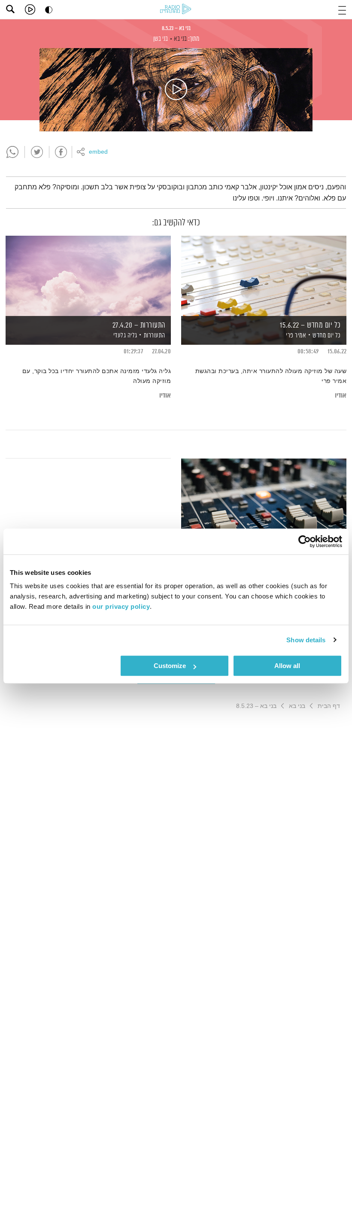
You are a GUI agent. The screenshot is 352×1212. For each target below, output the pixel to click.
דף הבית (329, 705)
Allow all (287, 665)
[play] (30, 9)
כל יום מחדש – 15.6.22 (310, 325)
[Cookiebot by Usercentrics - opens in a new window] (304, 541)
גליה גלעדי (124, 335)
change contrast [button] (48, 9)
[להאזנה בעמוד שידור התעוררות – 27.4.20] (88, 275)
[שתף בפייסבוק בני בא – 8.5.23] (61, 152)
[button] (342, 9)
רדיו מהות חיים (175, 8)
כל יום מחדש (327, 335)
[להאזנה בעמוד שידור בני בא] (176, 90)
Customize (170, 665)
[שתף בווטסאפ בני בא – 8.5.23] (12, 152)
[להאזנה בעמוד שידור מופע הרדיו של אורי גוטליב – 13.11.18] (263, 498)
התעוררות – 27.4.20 (138, 325)
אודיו (340, 396)
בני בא (180, 39)
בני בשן (160, 39)
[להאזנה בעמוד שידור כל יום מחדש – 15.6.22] (263, 275)
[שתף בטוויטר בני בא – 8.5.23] (37, 152)
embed (98, 152)
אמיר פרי (295, 335)
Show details (305, 640)
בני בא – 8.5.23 (176, 28)
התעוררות (154, 335)
